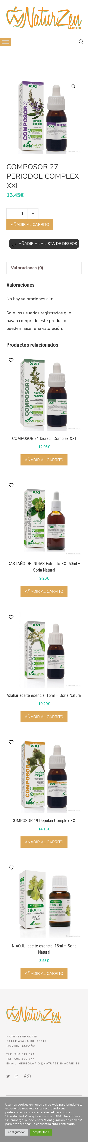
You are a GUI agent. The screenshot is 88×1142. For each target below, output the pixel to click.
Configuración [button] (16, 1132)
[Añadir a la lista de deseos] (12, 360)
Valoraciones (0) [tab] (27, 268)
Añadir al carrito (30, 224)
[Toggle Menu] (5, 42)
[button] (81, 42)
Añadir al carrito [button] (44, 459)
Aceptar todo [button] (41, 1132)
